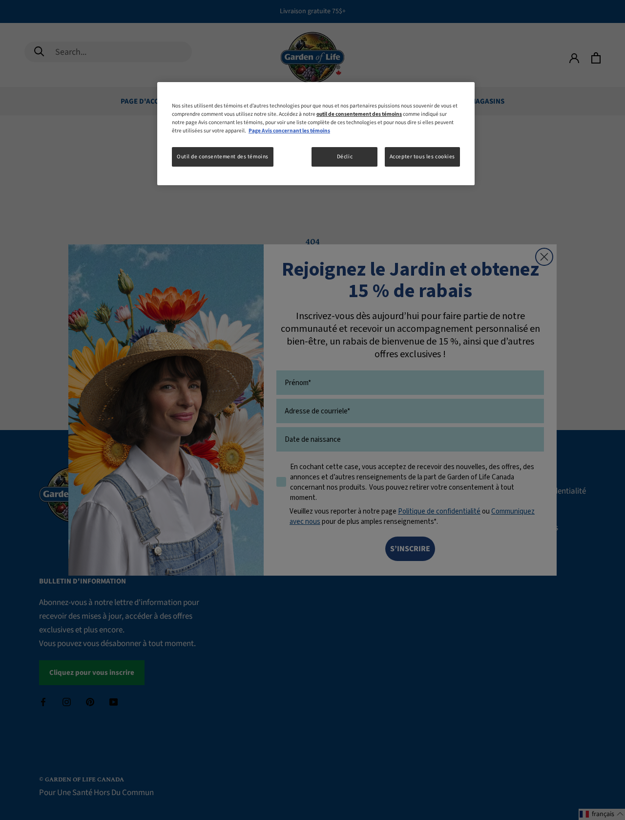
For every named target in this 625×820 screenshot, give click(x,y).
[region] (316, 133)
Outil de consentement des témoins (223, 156)
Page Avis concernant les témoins (289, 131)
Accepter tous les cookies (422, 156)
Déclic (345, 156)
